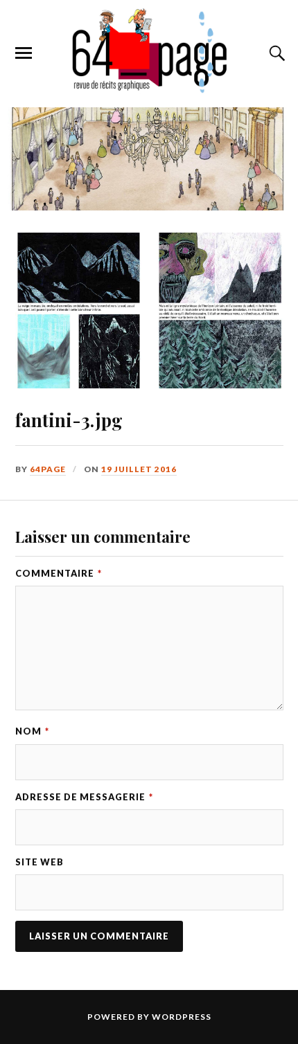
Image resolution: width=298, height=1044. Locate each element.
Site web (39, 861)
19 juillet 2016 (139, 469)
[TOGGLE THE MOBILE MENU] (23, 53)
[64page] (149, 86)
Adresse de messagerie (84, 796)
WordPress (181, 1016)
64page (48, 469)
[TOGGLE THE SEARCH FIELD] (275, 53)
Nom (32, 731)
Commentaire (58, 573)
